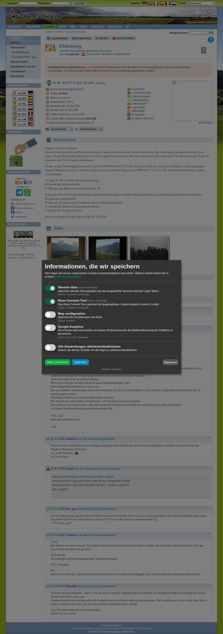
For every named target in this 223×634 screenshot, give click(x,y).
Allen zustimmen (57, 362)
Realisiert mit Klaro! (111, 369)
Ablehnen (170, 362)
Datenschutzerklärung (68, 276)
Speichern (80, 362)
